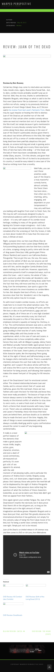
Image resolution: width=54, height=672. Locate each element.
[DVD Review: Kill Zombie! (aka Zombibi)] (13, 589)
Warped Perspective (16, 3)
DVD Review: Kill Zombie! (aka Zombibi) (12, 597)
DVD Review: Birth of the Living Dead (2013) (35, 597)
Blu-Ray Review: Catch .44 (14, 631)
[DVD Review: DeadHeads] (13, 608)
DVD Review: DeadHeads (12, 615)
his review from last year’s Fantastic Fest (26, 109)
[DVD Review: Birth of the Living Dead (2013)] (36, 589)
